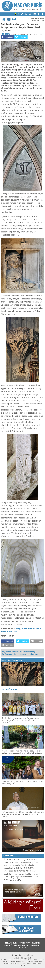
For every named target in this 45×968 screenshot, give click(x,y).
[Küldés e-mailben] (36, 642)
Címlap (8, 943)
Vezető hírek (9, 689)
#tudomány (32, 654)
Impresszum (8, 964)
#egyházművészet (10, 651)
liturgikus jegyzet (11, 862)
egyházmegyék (21, 870)
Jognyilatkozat (27, 964)
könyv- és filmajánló (12, 865)
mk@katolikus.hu (19, 962)
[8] (22, 61)
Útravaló (7, 859)
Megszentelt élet (21, 945)
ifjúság (32, 871)
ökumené (28, 867)
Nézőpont (35, 945)
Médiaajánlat (17, 964)
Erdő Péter (18, 868)
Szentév (36, 877)
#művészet (7, 654)
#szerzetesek (20, 654)
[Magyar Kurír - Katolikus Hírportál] (22, 11)
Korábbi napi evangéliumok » (33, 850)
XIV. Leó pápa (12, 879)
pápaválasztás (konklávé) (22, 874)
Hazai (15, 943)
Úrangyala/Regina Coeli (28, 862)
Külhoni (35, 943)
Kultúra (5, 34)
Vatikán (24, 865)
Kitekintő (8, 945)
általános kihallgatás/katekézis (24, 859)
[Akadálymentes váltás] (15, 14)
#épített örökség (27, 651)
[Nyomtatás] (7, 646)
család (8, 874)
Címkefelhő (8, 855)
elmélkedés (8, 871)
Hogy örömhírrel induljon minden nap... (15, 826)
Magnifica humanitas (23, 877)
